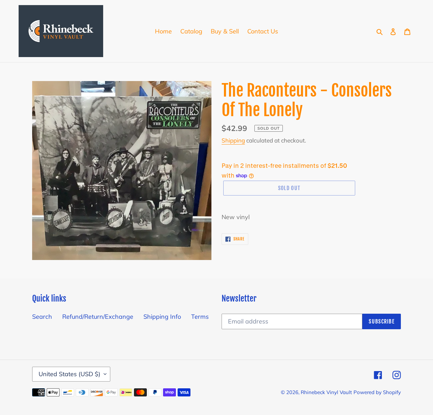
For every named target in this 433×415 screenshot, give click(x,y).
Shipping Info (162, 316)
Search (42, 316)
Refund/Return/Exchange (97, 316)
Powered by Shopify (377, 392)
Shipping (233, 140)
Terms (200, 316)
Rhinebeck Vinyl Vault (326, 392)
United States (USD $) (69, 374)
